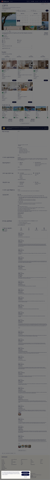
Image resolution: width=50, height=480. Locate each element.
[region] (15, 475)
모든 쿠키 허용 (25, 472)
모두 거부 (25, 474)
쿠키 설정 (25, 476)
